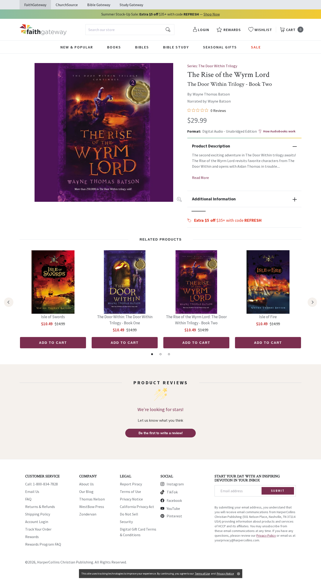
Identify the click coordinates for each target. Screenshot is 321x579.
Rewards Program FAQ (43, 544)
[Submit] (168, 29)
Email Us (32, 491)
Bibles (142, 47)
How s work (279, 131)
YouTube (173, 508)
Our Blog (86, 491)
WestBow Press (91, 506)
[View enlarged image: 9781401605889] (104, 132)
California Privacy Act (137, 506)
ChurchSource (67, 4)
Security (126, 521)
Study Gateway (131, 4)
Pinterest (174, 516)
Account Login (36, 521)
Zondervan (87, 514)
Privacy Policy (266, 535)
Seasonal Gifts (220, 47)
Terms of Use (130, 491)
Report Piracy (131, 484)
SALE (256, 47)
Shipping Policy (37, 514)
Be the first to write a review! (161, 433)
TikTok (172, 492)
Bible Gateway (98, 4)
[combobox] (129, 29)
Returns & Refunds (40, 506)
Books (114, 47)
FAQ (28, 499)
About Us (86, 484)
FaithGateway (35, 4)
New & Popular (76, 47)
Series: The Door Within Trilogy (212, 65)
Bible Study (176, 47)
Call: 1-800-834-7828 (41, 484)
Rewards (32, 536)
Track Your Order (38, 529)
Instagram (175, 484)
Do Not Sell (129, 514)
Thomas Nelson (92, 499)
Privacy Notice (131, 499)
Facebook (174, 500)
